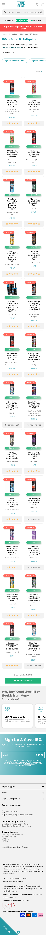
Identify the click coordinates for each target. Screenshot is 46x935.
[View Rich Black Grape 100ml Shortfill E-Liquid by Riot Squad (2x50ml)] (12, 303)
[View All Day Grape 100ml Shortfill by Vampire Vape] (34, 499)
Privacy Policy (29, 764)
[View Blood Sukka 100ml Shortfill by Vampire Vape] (12, 354)
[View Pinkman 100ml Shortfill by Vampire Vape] (34, 151)
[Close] (18, 932)
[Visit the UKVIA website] (23, 906)
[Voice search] (40, 12)
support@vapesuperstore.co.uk (13, 881)
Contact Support (21, 847)
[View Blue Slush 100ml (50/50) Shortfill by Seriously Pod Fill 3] (34, 644)
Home (4, 34)
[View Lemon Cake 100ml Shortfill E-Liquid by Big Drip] (12, 595)
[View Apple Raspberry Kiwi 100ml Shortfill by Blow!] (34, 101)
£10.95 (23, 29)
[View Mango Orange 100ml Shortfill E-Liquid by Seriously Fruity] (12, 252)
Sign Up (39, 755)
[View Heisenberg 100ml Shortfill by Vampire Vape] (12, 101)
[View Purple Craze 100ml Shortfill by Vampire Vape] (34, 403)
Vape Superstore (14, 911)
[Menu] (2, 4)
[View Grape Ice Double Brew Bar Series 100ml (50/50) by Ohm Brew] (34, 547)
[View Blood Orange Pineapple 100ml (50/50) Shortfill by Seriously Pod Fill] (34, 303)
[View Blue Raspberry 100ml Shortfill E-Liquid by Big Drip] (12, 499)
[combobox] (21, 12)
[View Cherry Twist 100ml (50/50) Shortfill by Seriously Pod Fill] (34, 354)
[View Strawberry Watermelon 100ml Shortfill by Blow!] (12, 151)
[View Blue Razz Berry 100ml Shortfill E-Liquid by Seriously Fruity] (12, 201)
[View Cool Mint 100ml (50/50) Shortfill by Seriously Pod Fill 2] (12, 403)
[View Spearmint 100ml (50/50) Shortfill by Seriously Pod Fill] (34, 595)
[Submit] (5, 12)
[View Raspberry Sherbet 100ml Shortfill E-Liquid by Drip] (12, 644)
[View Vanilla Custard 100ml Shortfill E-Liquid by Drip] (12, 451)
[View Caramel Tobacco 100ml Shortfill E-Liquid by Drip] (34, 252)
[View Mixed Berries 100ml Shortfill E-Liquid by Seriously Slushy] (12, 547)
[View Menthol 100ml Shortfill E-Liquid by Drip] (34, 201)
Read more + (8, 53)
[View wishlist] (37, 4)
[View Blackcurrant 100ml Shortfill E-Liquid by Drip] (34, 451)
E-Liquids (13, 34)
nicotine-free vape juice (12, 47)
